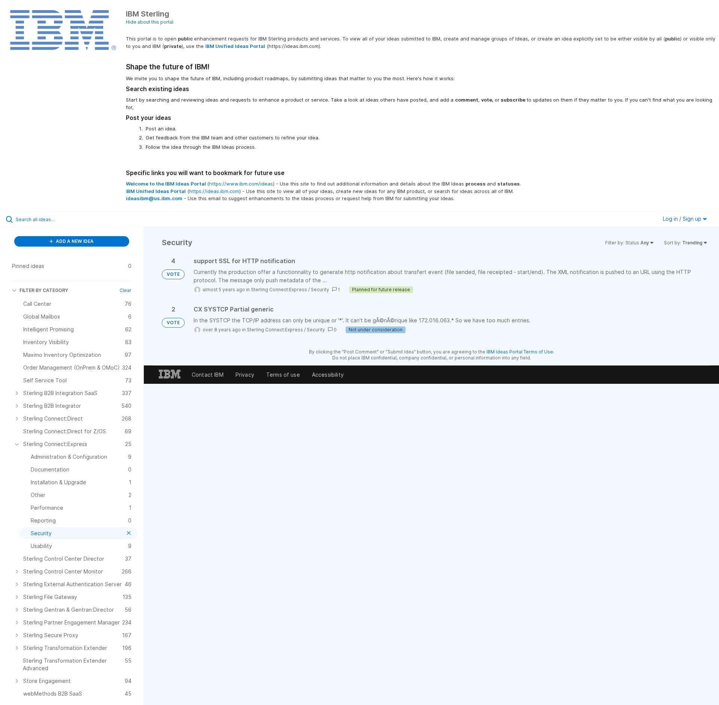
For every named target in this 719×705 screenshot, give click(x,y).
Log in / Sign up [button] (683, 219)
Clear (125, 290)
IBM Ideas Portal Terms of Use (519, 352)
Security (320, 289)
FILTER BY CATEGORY (43, 290)
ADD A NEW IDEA (74, 241)
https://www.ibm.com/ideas (241, 184)
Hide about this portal (149, 22)
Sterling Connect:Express (279, 289)
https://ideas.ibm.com (214, 191)
